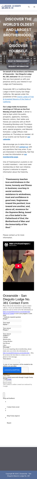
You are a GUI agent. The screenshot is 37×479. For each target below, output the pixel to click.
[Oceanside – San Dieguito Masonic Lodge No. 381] (11, 7)
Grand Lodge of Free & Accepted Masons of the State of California (18, 99)
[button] (29, 7)
